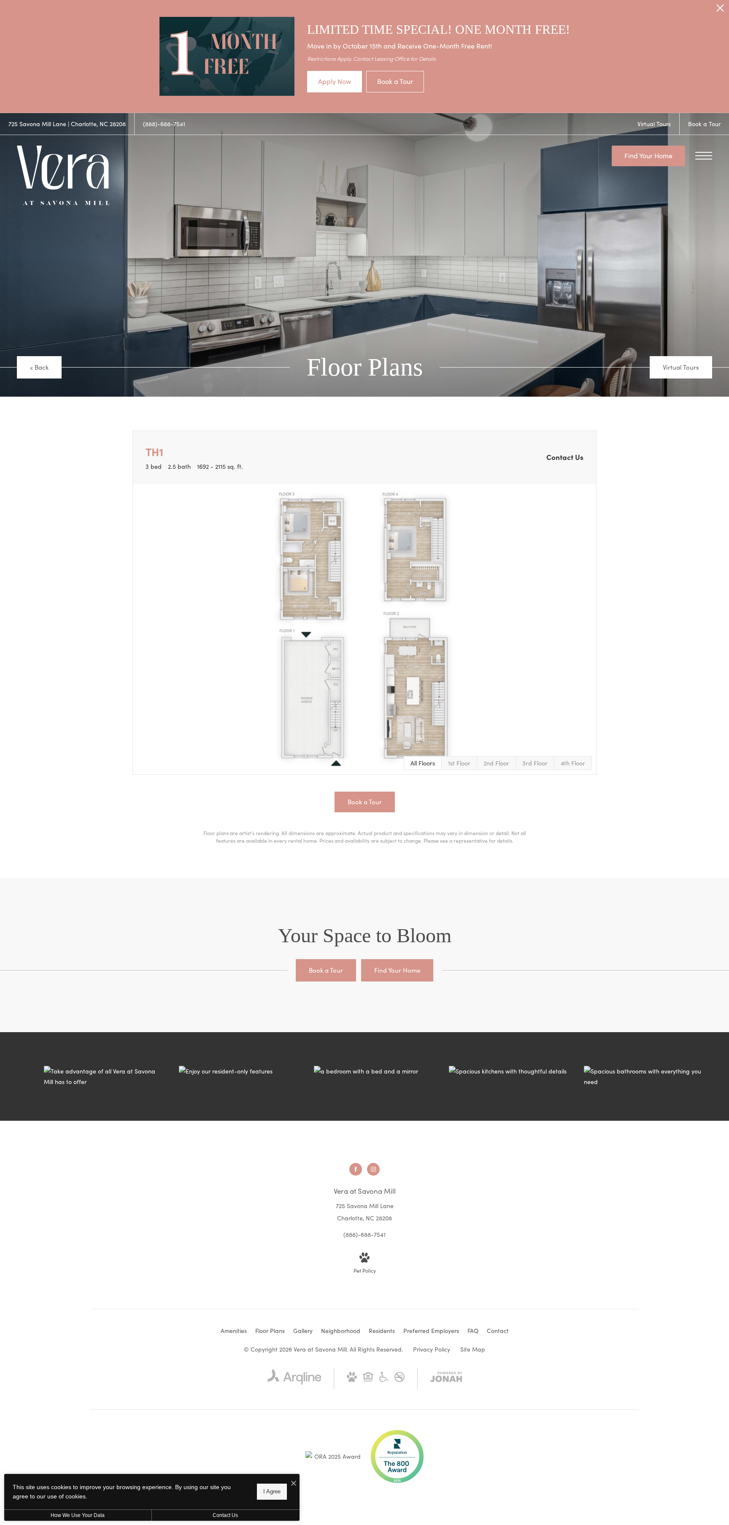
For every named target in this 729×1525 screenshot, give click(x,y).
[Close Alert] (720, 10)
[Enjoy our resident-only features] (238, 1071)
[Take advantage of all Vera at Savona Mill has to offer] (103, 1076)
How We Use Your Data (78, 1515)
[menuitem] (233, 1331)
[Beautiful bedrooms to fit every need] (373, 1071)
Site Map (472, 1349)
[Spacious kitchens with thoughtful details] (508, 1071)
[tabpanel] (364, 629)
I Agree (272, 1491)
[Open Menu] (703, 156)
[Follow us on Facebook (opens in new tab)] (355, 1169)
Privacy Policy (431, 1349)
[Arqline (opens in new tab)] (294, 1383)
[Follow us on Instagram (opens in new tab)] (373, 1169)
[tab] (459, 763)
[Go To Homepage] (63, 175)
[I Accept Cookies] (293, 1483)
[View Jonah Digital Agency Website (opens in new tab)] (446, 1378)
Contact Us (225, 1515)
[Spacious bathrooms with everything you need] (643, 1076)
